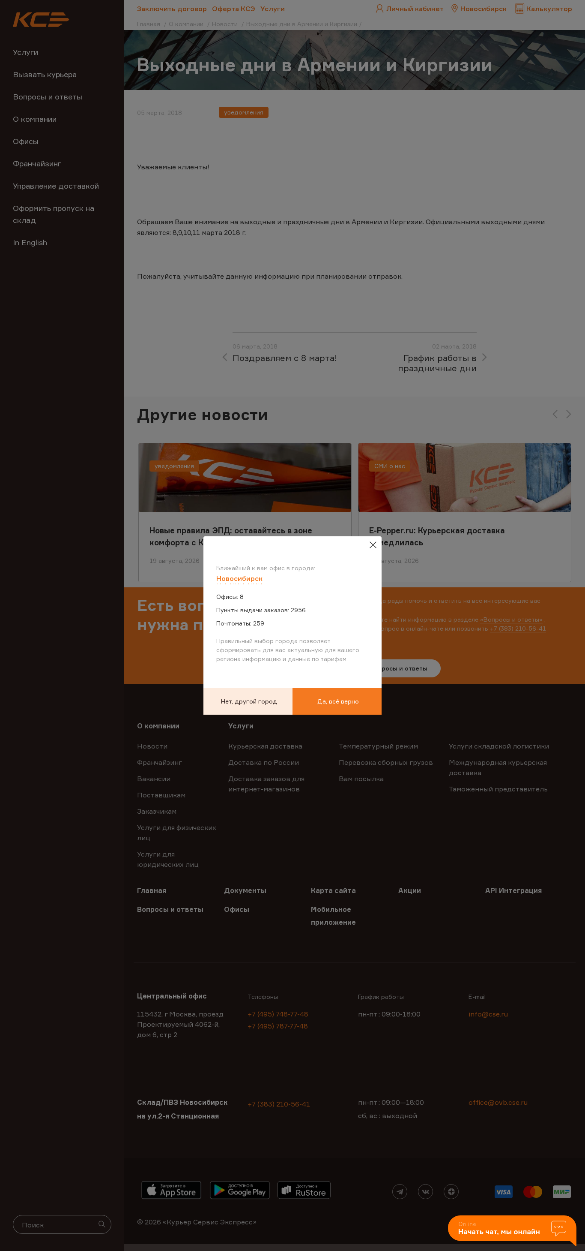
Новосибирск (239, 578)
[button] (512, 1231)
